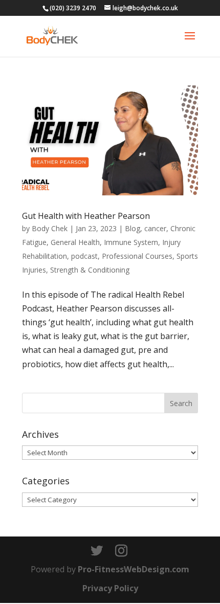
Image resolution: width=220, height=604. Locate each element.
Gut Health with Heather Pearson (86, 215)
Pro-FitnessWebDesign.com (133, 569)
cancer (155, 228)
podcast (84, 256)
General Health (75, 242)
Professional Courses (137, 256)
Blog (132, 228)
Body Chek (50, 228)
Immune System (131, 242)
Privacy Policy (110, 588)
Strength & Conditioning (89, 270)
